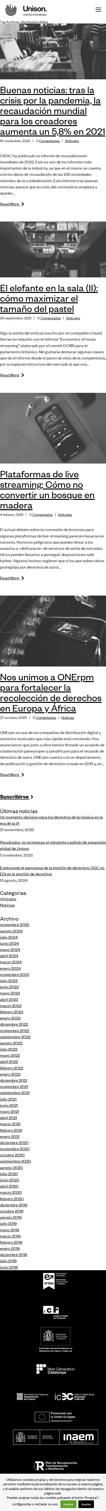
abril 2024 (9, 955)
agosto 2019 (11, 1217)
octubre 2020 (12, 1154)
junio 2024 (9, 943)
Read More (12, 203)
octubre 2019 (11, 1211)
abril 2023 (9, 999)
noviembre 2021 (14, 1086)
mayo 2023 (10, 993)
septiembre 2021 (15, 1092)
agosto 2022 (11, 1042)
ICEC (55, 1396)
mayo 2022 (10, 1055)
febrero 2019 (11, 1242)
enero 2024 (10, 968)
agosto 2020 (11, 1167)
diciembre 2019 (13, 1204)
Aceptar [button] (68, 1504)
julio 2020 (9, 1173)
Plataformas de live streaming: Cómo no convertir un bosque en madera (47, 489)
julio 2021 (8, 1099)
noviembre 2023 (14, 974)
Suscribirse (17, 796)
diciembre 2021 (13, 1080)
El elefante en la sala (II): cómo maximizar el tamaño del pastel (49, 298)
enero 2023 (10, 1018)
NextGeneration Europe (55, 1416)
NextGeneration (55, 1369)
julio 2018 (8, 1260)
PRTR (55, 1465)
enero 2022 (10, 1074)
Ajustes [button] (86, 1504)
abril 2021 (8, 1117)
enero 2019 (10, 1248)
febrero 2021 (11, 1130)
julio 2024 (9, 937)
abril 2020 (9, 1186)
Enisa (55, 1285)
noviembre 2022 (14, 1030)
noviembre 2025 (14, 924)
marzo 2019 (10, 1236)
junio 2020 (9, 1179)
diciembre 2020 (14, 1142)
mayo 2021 (9, 1111)
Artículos (72, 140)
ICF (55, 1312)
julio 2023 (9, 980)
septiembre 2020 (15, 1161)
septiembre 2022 (15, 1036)
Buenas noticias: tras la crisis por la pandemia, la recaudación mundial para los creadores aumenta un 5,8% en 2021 (52, 110)
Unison (30, 9)
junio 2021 (9, 1105)
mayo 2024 (10, 949)
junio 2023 (9, 986)
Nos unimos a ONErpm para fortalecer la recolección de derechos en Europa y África (51, 692)
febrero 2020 (12, 1198)
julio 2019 (8, 1223)
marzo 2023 (10, 1005)
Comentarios (49, 140)
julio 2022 (9, 1049)
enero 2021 (9, 1136)
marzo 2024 (11, 961)
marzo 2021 (10, 1123)
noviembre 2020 (15, 1148)
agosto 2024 (11, 930)
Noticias (67, 717)
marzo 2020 (11, 1192)
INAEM (55, 1437)
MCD (55, 1336)
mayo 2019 (9, 1229)
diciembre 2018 (13, 1254)
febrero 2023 (11, 1011)
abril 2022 (9, 1061)
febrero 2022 (11, 1067)
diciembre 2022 (14, 1024)
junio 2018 (9, 1267)
